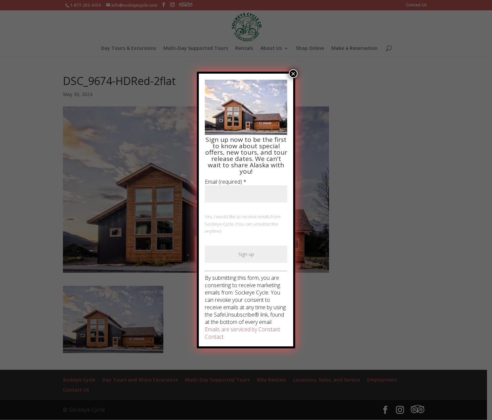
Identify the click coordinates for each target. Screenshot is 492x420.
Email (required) (225, 181)
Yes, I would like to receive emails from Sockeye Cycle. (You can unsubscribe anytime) (242, 224)
